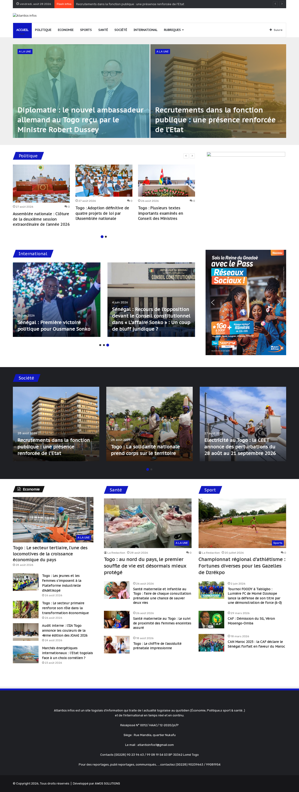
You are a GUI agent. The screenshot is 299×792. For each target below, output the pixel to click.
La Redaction (116, 552)
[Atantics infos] (25, 15)
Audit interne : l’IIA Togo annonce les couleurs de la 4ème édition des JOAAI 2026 (65, 630)
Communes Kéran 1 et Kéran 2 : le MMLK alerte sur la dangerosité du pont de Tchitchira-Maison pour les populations (241, 440)
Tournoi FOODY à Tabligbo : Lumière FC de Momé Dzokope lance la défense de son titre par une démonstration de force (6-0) (255, 596)
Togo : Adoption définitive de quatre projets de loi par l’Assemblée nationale (102, 213)
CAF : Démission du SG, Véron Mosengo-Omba (251, 620)
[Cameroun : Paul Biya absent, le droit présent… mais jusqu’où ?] (151, 299)
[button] (213, 302)
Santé (103, 30)
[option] (149, 91)
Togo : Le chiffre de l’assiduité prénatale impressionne (157, 645)
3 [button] (108, 345)
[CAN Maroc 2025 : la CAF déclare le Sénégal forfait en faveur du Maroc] (211, 643)
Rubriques (172, 30)
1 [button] (102, 236)
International (145, 30)
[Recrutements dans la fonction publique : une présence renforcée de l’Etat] (218, 91)
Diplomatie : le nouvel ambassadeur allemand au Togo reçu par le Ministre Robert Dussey (80, 119)
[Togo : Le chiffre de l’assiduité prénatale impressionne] (117, 644)
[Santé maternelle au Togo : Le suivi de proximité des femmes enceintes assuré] (117, 619)
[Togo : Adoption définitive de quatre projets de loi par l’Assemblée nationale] (103, 181)
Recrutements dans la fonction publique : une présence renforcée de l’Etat (215, 119)
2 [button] (106, 237)
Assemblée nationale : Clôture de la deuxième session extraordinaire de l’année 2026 (41, 219)
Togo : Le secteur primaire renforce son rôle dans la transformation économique (65, 608)
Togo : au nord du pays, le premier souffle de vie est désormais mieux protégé (132, 4)
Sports (86, 30)
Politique (43, 30)
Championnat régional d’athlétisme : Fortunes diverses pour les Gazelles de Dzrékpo (242, 565)
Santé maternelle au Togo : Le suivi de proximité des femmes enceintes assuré (162, 623)
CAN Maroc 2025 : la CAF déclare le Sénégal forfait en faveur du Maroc (256, 644)
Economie (66, 30)
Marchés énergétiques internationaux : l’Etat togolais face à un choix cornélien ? (67, 653)
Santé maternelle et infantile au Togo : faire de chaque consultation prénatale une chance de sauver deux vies (162, 596)
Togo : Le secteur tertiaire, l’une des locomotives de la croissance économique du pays (50, 553)
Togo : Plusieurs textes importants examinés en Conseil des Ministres (160, 213)
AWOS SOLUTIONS (107, 783)
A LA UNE (25, 51)
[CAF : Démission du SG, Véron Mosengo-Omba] (211, 619)
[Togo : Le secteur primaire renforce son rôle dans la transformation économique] (26, 609)
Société (120, 30)
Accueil (22, 30)
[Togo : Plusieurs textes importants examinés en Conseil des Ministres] (166, 181)
